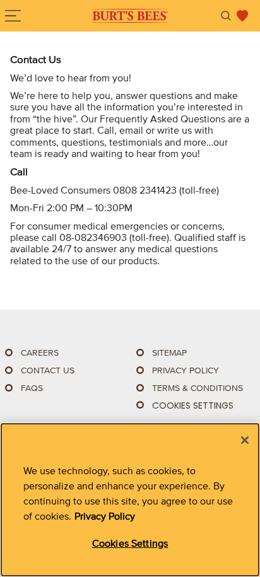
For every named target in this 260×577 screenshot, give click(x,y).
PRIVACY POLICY (185, 370)
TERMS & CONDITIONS (197, 388)
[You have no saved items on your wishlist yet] (242, 15)
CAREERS (40, 353)
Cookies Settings (192, 405)
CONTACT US (47, 370)
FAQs (32, 388)
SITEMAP (169, 353)
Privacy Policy (104, 516)
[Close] (245, 440)
